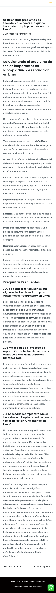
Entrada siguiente (44, 567)
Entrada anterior (11, 567)
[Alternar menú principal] (50, 3)
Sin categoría (11, 34)
